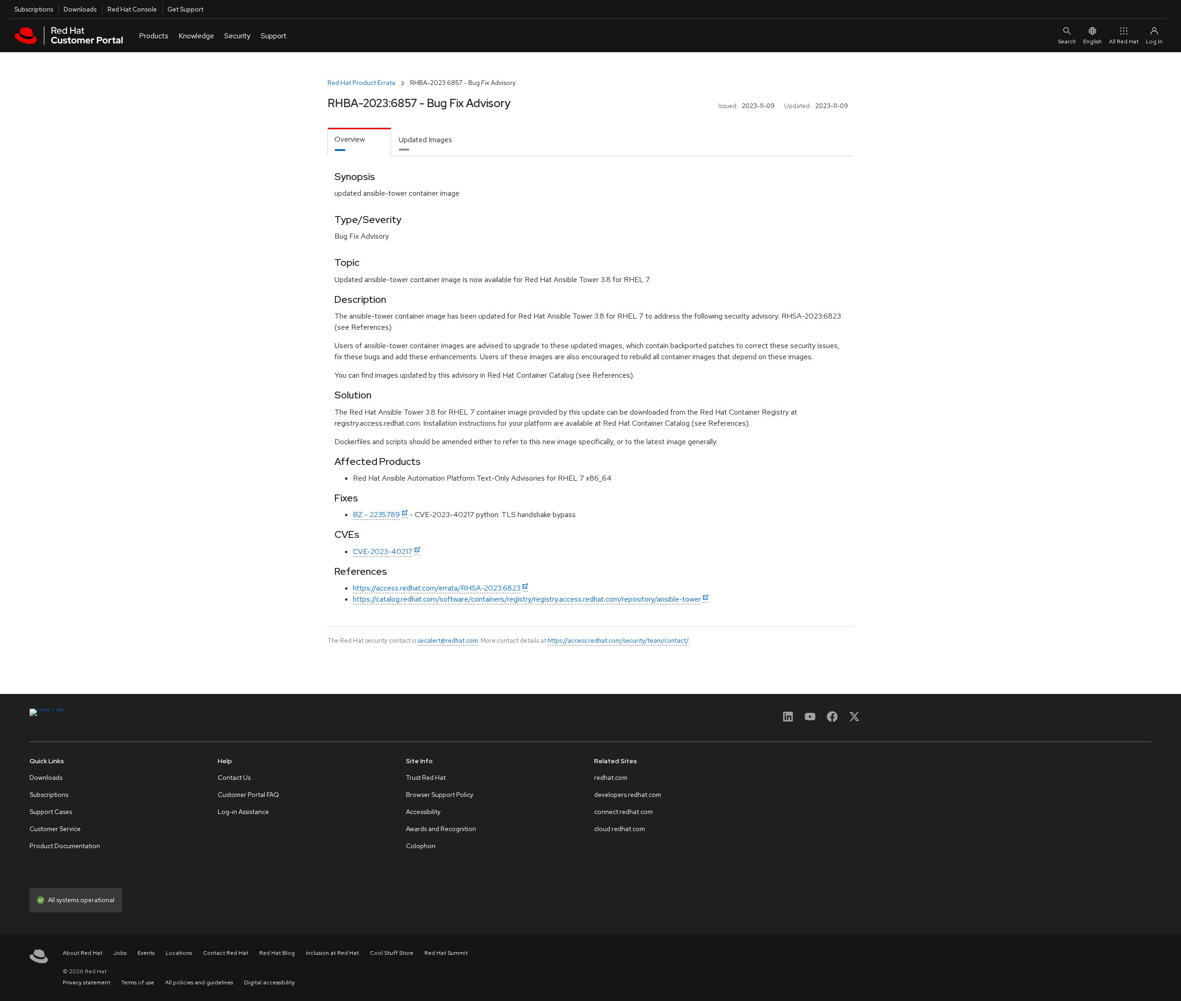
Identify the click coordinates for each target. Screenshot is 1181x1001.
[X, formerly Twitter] (854, 719)
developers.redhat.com (627, 794)
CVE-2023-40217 (382, 551)
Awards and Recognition (441, 829)
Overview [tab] (349, 139)
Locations (179, 953)
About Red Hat (82, 953)
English (1092, 41)
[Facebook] (832, 719)
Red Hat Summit (446, 953)
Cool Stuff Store (391, 953)
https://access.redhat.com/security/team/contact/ (618, 640)
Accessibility (423, 812)
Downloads (80, 9)
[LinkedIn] (787, 719)
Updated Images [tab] (425, 140)
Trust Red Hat (426, 777)
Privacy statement (86, 982)
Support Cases (51, 812)
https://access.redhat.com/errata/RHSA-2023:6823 (436, 588)
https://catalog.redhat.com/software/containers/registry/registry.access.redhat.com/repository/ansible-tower (527, 599)
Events (146, 953)
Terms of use (137, 982)
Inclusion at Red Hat (332, 953)
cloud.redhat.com (619, 829)
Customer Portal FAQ (248, 794)
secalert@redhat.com (448, 640)
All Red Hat (1124, 41)
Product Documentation (65, 846)
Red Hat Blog (277, 953)
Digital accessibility (269, 982)
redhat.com (610, 777)
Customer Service (55, 829)
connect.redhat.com (623, 812)
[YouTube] (810, 719)
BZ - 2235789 (376, 514)
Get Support (185, 9)
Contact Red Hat (225, 953)
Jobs (119, 953)
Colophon (420, 846)
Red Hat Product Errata (361, 82)
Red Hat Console (132, 9)
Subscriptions (33, 9)
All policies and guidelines (199, 982)
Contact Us (234, 777)
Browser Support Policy (439, 794)
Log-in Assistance (243, 812)
